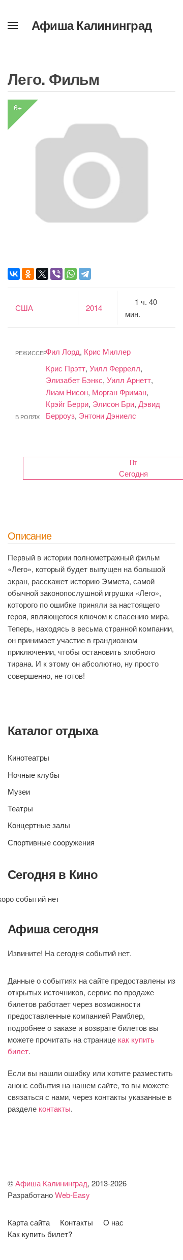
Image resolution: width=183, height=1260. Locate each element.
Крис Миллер (107, 351)
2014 (94, 307)
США (24, 307)
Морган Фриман (119, 392)
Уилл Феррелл (114, 368)
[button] (13, 25)
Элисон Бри (113, 403)
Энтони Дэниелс (107, 415)
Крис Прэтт (65, 368)
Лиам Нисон (67, 392)
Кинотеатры (28, 757)
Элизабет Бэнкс (74, 379)
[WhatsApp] (71, 274)
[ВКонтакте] (14, 274)
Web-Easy (72, 1194)
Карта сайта (29, 1222)
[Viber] (56, 274)
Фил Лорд (63, 351)
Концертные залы (39, 825)
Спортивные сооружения (51, 842)
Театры (20, 808)
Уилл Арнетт (129, 379)
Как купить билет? (40, 1233)
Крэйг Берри (67, 403)
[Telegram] (85, 274)
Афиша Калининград (91, 25)
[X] (42, 274)
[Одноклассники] (28, 274)
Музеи (19, 791)
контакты (55, 1108)
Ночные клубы (33, 774)
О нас (113, 1222)
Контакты (76, 1222)
